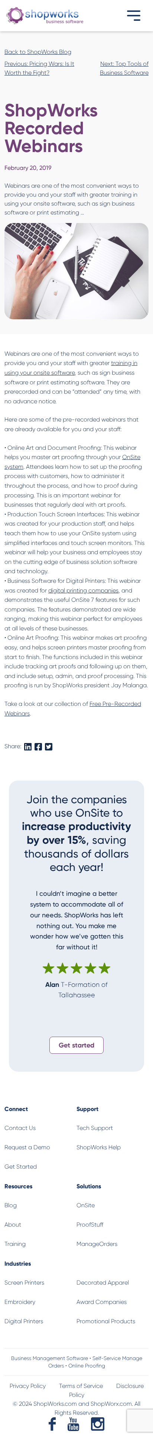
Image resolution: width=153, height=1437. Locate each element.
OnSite (85, 1205)
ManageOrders (96, 1243)
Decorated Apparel (102, 1282)
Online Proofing (86, 1366)
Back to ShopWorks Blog (37, 51)
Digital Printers (23, 1321)
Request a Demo (27, 1147)
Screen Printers (24, 1282)
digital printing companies (83, 590)
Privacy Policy (28, 1385)
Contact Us (20, 1127)
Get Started (20, 1166)
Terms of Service (81, 1385)
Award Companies (101, 1301)
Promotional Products (105, 1321)
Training (15, 1243)
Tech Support (94, 1127)
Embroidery (19, 1301)
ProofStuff (89, 1224)
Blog (10, 1205)
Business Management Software (49, 1358)
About (12, 1224)
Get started (76, 1045)
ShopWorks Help (98, 1147)
